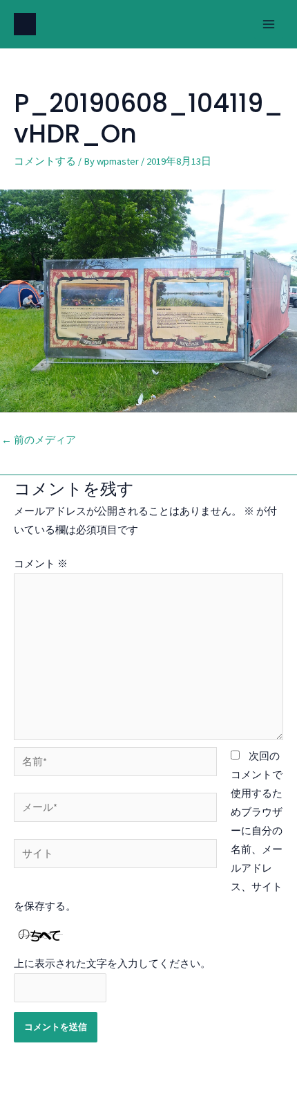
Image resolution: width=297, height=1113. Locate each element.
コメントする (45, 161)
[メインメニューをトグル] (268, 24)
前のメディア (38, 440)
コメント (41, 564)
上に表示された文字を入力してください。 (112, 963)
